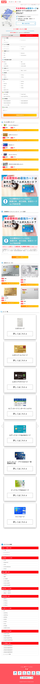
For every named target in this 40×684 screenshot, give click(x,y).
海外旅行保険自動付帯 (6, 100)
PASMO (22, 87)
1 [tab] (19, 26)
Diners (4, 57)
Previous (0, 190)
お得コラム (12, 1)
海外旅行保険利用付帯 (24, 100)
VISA (4, 53)
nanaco (22, 85)
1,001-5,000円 (6, 580)
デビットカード (23, 46)
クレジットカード (6, 46)
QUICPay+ (5, 83)
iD (3, 81)
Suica (4, 87)
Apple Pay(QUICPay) (6, 96)
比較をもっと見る (19, 257)
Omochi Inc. (25, 681)
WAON (4, 85)
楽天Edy (22, 83)
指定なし (4, 61)
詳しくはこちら (20, 130)
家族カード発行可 (23, 70)
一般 (4, 40)
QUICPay (22, 81)
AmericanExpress (23, 55)
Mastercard (22, 53)
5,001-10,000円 (7, 583)
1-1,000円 (6, 578)
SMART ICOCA (5, 89)
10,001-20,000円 (7, 585)
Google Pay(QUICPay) (24, 96)
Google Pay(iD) (23, 94)
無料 (21, 61)
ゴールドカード (23, 40)
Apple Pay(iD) (5, 94)
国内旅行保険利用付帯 (8, 652)
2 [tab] (20, 26)
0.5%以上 (6, 600)
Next (39, 190)
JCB (4, 55)
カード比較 (19, 1)
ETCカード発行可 (6, 70)
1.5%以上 (6, 605)
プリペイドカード (6, 48)
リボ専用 (22, 48)
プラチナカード (5, 42)
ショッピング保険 (7, 654)
